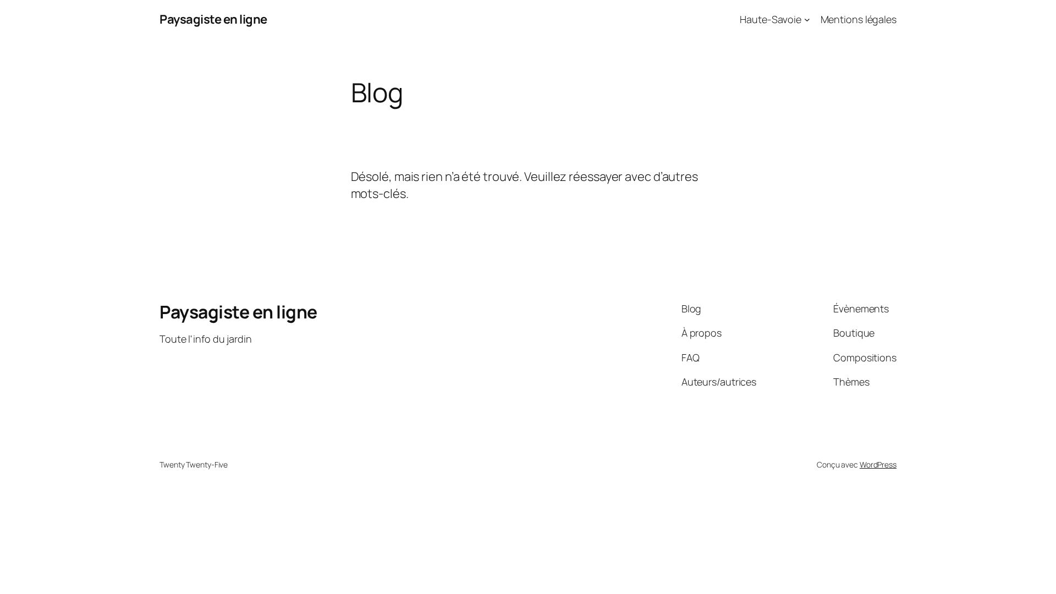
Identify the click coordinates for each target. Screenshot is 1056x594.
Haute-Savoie (770, 19)
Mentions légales (859, 19)
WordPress (878, 464)
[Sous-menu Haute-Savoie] (807, 19)
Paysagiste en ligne (213, 19)
